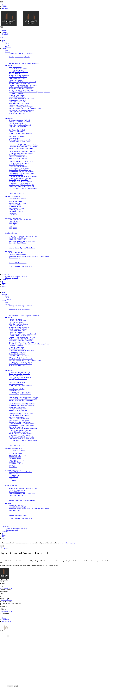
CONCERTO (13, 228)
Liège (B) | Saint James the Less (18, 72)
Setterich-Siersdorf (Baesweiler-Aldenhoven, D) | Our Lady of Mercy (29, 92)
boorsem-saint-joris (14, 138)
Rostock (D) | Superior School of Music (20, 112)
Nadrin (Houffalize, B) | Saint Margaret (20, 181)
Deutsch (4, 5)
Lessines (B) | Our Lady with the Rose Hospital (23, 146)
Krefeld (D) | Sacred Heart (16, 95)
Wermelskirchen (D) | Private (17, 203)
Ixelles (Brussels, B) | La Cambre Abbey (21, 161)
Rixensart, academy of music (17, 198)
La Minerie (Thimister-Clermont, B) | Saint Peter (23, 85)
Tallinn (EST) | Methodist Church (19, 75)
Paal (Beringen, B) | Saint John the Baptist (21, 185)
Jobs (3, 284)
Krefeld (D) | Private (15, 210)
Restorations (9, 118)
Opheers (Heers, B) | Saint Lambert (19, 183)
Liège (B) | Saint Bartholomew (18, 126)
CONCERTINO (14, 223)
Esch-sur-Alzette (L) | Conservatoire (19, 83)
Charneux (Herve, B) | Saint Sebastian (20, 141)
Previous (10, 686)
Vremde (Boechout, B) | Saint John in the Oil (22, 90)
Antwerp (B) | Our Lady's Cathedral (19, 121)
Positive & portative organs (13, 218)
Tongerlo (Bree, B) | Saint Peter (18, 158)
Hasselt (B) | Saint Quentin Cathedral (20, 125)
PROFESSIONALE (15, 205)
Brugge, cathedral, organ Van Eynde (19, 120)
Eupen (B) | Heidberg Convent (18, 156)
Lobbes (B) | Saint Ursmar (16, 193)
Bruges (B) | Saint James (16, 131)
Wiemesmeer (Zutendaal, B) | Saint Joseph (21, 186)
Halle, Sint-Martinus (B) (16, 123)
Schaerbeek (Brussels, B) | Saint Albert (20, 88)
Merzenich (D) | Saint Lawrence (18, 105)
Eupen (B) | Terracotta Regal (17, 254)
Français (4, 6)
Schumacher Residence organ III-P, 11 (16, 276)
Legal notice (5, 619)
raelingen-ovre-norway (15, 67)
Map (6, 50)
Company (4, 42)
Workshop (8, 47)
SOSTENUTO (13, 224)
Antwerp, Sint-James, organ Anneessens (20, 53)
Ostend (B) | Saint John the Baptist (19, 166)
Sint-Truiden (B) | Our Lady (17, 130)
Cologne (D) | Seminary (16, 93)
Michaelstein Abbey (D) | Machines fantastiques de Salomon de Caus (29, 256)
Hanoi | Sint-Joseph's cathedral (18, 77)
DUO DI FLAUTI (14, 226)
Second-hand (5, 274)
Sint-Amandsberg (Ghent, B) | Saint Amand (21, 173)
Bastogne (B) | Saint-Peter (16, 80)
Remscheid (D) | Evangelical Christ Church (21, 110)
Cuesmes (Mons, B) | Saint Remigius (20, 170)
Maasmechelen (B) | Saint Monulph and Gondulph (23, 145)
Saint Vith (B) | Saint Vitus (17, 113)
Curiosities (8, 251)
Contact (4, 286)
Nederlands (5, 8)
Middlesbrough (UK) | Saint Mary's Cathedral (22, 82)
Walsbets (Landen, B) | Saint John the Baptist (22, 248)
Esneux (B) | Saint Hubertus (17, 155)
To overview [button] (4, 548)
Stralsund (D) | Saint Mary (16, 253)
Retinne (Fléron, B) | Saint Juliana (19, 168)
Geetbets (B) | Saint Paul (16, 175)
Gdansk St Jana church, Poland (18, 68)
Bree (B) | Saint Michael (16, 73)
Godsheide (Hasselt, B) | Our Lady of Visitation (23, 176)
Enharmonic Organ (14, 258)
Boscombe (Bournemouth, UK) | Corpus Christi (23, 236)
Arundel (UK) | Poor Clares (17, 239)
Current (7, 52)
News (3, 281)
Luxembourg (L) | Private (16, 208)
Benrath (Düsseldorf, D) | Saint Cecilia (20, 163)
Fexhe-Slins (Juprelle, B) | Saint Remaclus (21, 171)
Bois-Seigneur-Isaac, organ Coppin (19, 57)
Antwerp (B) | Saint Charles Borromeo (20, 133)
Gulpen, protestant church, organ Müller (20, 266)
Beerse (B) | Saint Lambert (17, 97)
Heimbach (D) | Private (16, 211)
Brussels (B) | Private (15, 206)
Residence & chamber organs (13, 196)
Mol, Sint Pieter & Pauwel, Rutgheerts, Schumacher (24, 63)
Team (7, 45)
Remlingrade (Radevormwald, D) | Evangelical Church (25, 108)
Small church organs (11, 233)
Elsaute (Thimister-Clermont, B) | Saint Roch (22, 151)
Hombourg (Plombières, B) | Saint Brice (20, 178)
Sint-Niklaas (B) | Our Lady (17, 136)
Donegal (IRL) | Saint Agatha (17, 100)
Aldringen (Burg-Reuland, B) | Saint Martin (21, 98)
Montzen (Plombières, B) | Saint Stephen (21, 148)
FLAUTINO (13, 215)
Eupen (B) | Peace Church (16, 165)
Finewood (5, 279)
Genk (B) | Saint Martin (16, 70)
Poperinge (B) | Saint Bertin (17, 78)
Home (3, 40)
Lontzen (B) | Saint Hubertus (17, 243)
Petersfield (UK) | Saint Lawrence (19, 103)
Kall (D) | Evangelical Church (17, 238)
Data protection (6, 621)
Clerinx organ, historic (11, 278)
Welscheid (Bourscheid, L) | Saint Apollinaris (22, 241)
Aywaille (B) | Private (15, 201)
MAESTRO (12, 213)
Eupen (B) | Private (14, 221)
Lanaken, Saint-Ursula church (17, 263)
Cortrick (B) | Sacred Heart (17, 102)
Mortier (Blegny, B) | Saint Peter (18, 180)
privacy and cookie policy (67, 543)
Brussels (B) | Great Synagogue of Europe (21, 153)
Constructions (9, 65)
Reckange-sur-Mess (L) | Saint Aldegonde (21, 87)
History (4, 283)
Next (15, 686)
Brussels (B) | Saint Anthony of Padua (20, 140)
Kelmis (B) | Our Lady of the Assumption (21, 107)
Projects (4, 48)
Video (7, 43)
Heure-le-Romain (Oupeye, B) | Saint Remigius (23, 188)
